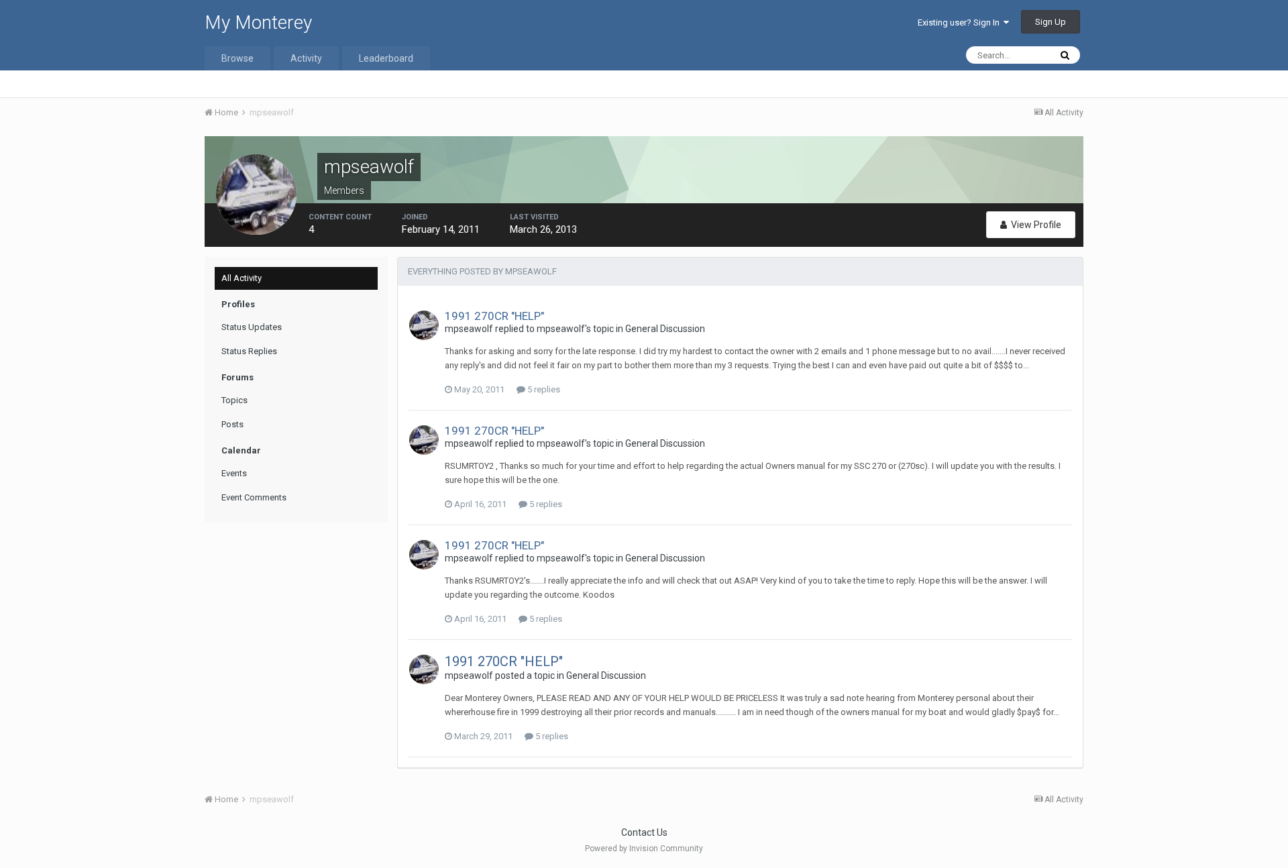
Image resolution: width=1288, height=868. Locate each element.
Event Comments (253, 497)
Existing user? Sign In (961, 22)
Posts (232, 424)
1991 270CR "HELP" (494, 316)
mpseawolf (469, 328)
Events (234, 473)
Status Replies (249, 351)
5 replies (542, 389)
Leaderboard (386, 58)
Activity (306, 58)
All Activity (241, 278)
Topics (234, 400)
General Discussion (665, 328)
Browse (237, 58)
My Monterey (258, 22)
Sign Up (1050, 22)
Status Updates (251, 327)
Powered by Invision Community (644, 848)
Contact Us (644, 832)
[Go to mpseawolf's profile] (424, 325)
